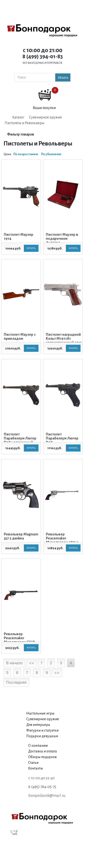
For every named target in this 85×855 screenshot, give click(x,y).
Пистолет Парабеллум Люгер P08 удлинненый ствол (20, 440)
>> (57, 672)
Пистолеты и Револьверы (24, 123)
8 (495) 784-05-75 (42, 787)
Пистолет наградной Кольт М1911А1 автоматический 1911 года (64, 340)
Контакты (35, 768)
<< (31, 662)
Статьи (33, 763)
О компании (38, 745)
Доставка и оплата (42, 751)
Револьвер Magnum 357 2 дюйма (21, 536)
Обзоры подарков (42, 757)
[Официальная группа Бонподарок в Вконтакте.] (14, 832)
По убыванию (51, 154)
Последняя (16, 682)
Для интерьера (38, 725)
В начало (14, 662)
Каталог (18, 117)
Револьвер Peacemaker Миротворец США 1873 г (19, 640)
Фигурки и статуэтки (42, 730)
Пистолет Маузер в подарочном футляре (62, 238)
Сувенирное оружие (45, 117)
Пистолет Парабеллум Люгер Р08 (62, 438)
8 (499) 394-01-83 (42, 56)
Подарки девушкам (42, 736)
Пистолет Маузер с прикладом (20, 336)
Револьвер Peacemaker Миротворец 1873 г (62, 538)
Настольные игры (40, 713)
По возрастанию (25, 154)
